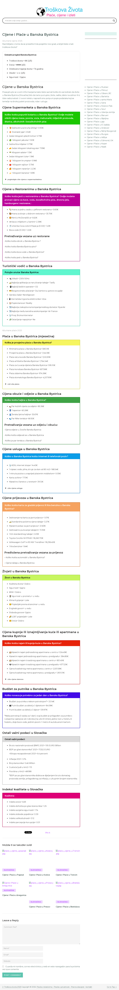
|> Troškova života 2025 (11, 987)
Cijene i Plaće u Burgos (97, 134)
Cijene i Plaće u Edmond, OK (100, 140)
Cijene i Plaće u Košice (39, 875)
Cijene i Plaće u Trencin (66, 875)
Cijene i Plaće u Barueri (97, 115)
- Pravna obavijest (76, 987)
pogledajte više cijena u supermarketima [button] (25, 179)
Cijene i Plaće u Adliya (97, 137)
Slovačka (9, 870)
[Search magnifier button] (114, 20)
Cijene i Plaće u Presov (39, 907)
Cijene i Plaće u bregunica (14, 895)
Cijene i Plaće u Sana (96, 103)
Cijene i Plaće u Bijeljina (97, 118)
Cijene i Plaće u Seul (96, 109)
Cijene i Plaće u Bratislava (68, 907)
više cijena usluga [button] (15, 488)
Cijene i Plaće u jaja (95, 122)
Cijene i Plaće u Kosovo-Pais (99, 106)
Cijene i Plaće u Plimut (97, 90)
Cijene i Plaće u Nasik (96, 147)
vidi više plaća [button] (13, 384)
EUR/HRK (90, 78)
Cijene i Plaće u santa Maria (99, 100)
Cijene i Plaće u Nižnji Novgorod (101, 131)
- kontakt (88, 987)
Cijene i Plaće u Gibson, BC (99, 93)
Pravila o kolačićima (45, 987)
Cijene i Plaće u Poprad (13, 875)
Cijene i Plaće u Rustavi (97, 87)
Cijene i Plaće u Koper (97, 144)
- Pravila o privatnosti (61, 987)
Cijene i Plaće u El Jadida (98, 125)
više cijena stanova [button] (15, 679)
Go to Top (111, 987)
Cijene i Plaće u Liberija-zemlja (101, 112)
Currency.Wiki (110, 78)
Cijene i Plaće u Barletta (98, 96)
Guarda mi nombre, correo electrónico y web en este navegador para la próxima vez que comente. (41, 967)
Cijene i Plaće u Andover (98, 128)
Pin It (47, 833)
